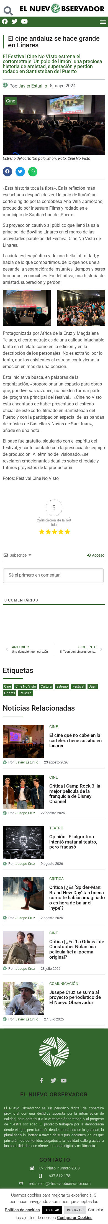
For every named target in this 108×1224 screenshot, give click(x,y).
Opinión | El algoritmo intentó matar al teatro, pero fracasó (73, 842)
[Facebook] (4, 21)
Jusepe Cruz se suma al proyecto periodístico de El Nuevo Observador (75, 997)
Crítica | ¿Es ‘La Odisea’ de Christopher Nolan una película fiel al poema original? (76, 949)
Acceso (97, 555)
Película (26, 693)
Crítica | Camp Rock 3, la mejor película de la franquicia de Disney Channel (74, 793)
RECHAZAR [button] (75, 1210)
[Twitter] (14, 21)
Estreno (62, 686)
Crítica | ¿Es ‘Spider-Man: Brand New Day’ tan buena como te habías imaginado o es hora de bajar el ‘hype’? (77, 897)
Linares (9, 693)
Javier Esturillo (32, 86)
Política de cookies (22, 1209)
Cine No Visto (26, 686)
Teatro (56, 828)
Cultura (46, 686)
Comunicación (63, 983)
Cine (10, 101)
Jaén (92, 686)
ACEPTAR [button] (52, 1210)
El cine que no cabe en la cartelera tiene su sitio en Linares (75, 740)
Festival (78, 686)
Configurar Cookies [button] (74, 1217)
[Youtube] (24, 21)
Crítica (56, 878)
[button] (8, 8)
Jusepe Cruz (25, 813)
